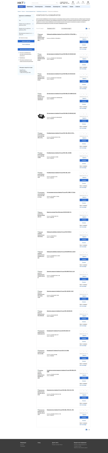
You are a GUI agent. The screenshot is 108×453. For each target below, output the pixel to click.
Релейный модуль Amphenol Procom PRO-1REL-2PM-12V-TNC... (60, 133)
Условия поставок (77, 446)
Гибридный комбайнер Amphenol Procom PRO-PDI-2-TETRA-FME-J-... (62, 34)
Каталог (21, 6)
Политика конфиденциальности (80, 444)
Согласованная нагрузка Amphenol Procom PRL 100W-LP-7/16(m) (61, 192)
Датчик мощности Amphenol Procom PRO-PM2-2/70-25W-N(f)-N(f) (61, 113)
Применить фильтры (26, 41)
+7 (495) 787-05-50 (64, 2)
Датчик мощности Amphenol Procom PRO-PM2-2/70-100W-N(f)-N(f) (61, 93)
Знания (71, 6)
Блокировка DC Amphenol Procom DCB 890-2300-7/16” (58, 330)
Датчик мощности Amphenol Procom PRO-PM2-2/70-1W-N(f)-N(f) (61, 73)
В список (84, 44)
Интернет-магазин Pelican (57, 444)
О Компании (48, 6)
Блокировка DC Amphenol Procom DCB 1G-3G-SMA (58, 350)
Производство (56, 6)
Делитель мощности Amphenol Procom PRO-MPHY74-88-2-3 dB (60, 271)
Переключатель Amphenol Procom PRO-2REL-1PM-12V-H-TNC (60, 390)
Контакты (65, 6)
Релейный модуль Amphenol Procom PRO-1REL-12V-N (58, 172)
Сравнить (84, 39)
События (78, 6)
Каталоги (22, 444)
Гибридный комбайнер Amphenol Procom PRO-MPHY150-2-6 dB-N (61, 251)
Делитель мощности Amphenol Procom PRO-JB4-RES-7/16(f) (60, 291)
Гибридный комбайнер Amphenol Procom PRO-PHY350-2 (59, 232)
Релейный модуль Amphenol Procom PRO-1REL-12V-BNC (59, 152)
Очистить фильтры (26, 44)
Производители (39, 6)
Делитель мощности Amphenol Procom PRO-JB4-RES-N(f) (59, 311)
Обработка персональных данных (80, 447)
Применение (30, 6)
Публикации (22, 446)
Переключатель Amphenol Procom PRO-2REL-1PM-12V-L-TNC (60, 409)
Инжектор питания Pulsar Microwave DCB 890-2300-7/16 (59, 212)
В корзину (84, 41)
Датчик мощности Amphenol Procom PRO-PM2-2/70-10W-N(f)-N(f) (61, 54)
